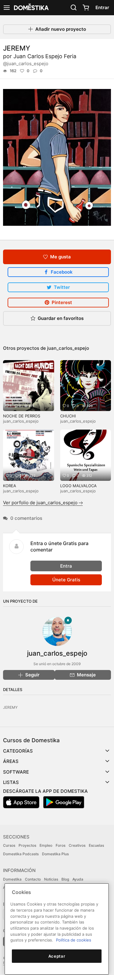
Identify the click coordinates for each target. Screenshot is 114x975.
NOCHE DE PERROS (21, 415)
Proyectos (27, 845)
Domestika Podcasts (21, 854)
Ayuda (77, 879)
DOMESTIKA (31, 7)
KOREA (9, 485)
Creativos (77, 845)
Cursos (9, 845)
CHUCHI (68, 415)
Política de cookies (73, 940)
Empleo (46, 845)
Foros (60, 845)
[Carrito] (86, 7)
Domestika (12, 879)
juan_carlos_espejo (68, 348)
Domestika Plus (55, 854)
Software (16, 772)
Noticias (51, 879)
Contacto (33, 879)
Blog (65, 879)
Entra (66, 566)
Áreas (11, 761)
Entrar (102, 7)
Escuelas (96, 845)
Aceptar (56, 956)
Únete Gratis (66, 580)
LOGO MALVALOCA (78, 485)
